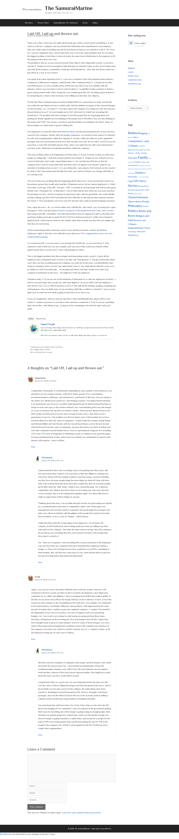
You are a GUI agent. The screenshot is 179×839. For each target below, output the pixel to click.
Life (136, 181)
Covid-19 (141, 146)
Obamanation (138, 193)
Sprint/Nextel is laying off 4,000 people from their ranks (76, 210)
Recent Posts (41, 319)
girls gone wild (143, 165)
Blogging (142, 133)
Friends (137, 162)
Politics (133, 211)
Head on (145, 169)
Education (132, 158)
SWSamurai (47, 457)
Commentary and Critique (40, 347)
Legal (130, 181)
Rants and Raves (56, 347)
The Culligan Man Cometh (40, 350)
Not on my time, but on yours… (41, 352)
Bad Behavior (6, 834)
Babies (132, 133)
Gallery (95, 23)
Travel (131, 235)
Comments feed (134, 80)
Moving (141, 186)
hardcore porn (138, 169)
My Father (145, 190)
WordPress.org (134, 84)
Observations (135, 201)
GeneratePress (105, 829)
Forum (84, 23)
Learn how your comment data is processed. (81, 812)
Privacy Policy (43, 23)
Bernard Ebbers (69, 132)
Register (131, 68)
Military (142, 181)
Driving (144, 153)
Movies (133, 185)
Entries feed (133, 76)
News (130, 193)
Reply (33, 447)
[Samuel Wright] (34, 333)
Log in (130, 72)
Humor (139, 172)
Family (143, 157)
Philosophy (135, 206)
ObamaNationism (138, 197)
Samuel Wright (48, 324)
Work (137, 235)
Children (135, 137)
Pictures (146, 206)
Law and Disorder (144, 177)
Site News (29, 23)
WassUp (143, 46)
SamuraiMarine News (139, 228)
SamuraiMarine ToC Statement (66, 23)
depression (132, 150)
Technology (132, 232)
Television (141, 231)
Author (31, 319)
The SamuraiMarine (69, 8)
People (145, 201)
